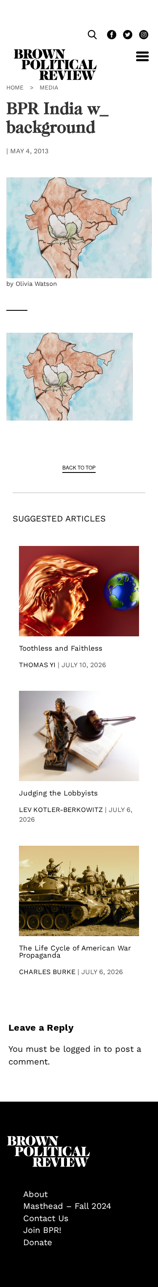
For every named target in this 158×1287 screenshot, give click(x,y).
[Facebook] (111, 36)
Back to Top (79, 467)
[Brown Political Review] (55, 52)
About (35, 1194)
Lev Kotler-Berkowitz (61, 810)
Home (15, 87)
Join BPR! (42, 1230)
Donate (37, 1242)
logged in (82, 1049)
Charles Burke (47, 972)
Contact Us (46, 1218)
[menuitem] (87, 1194)
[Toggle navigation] (136, 61)
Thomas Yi (37, 665)
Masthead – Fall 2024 (67, 1206)
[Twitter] (127, 36)
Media (49, 87)
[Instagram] (141, 36)
